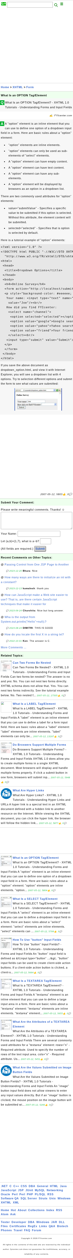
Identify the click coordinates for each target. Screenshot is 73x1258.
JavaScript (8, 1190)
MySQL (40, 1190)
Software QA (10, 1198)
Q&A (52, 1226)
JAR (54, 1222)
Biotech (62, 1226)
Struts (43, 1198)
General (42, 1186)
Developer (19, 1222)
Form (30, 87)
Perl (15, 1194)
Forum (36, 1230)
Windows (64, 1198)
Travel (18, 1230)
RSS (50, 1194)
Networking (55, 1190)
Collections (36, 1210)
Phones (6, 1230)
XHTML (18, 87)
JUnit (29, 1190)
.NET (4, 1186)
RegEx (32, 1226)
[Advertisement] (36, 46)
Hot (13, 1210)
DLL (62, 1222)
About (22, 1210)
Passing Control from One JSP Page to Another (37, 564)
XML (16, 1202)
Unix (52, 1198)
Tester (5, 1222)
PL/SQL (40, 1194)
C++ (16, 1186)
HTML (54, 1186)
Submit (40, 548)
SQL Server (29, 1198)
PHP (30, 1194)
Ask (13, 1214)
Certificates (18, 1226)
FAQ (27, 1230)
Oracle (5, 1194)
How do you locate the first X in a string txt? (34, 634)
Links (43, 1226)
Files (4, 1226)
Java (63, 1186)
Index (50, 1210)
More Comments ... (13, 647)
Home (5, 87)
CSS (24, 1186)
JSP (21, 1190)
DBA (32, 1186)
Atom (4, 1214)
